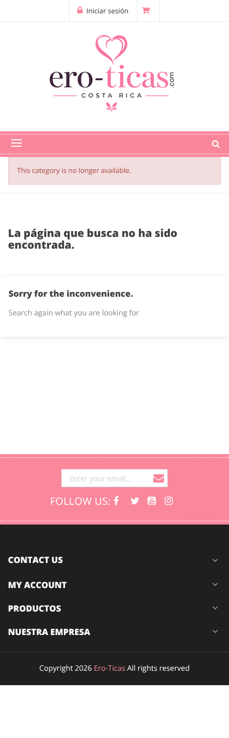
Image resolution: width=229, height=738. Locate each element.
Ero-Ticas (109, 668)
